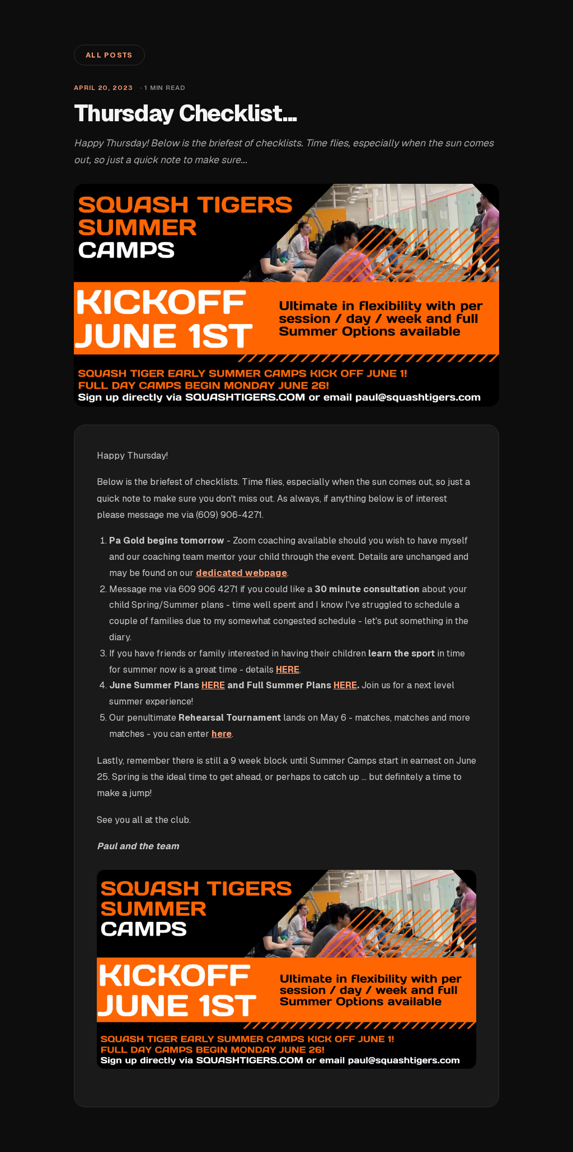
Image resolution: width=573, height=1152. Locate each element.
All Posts (109, 55)
